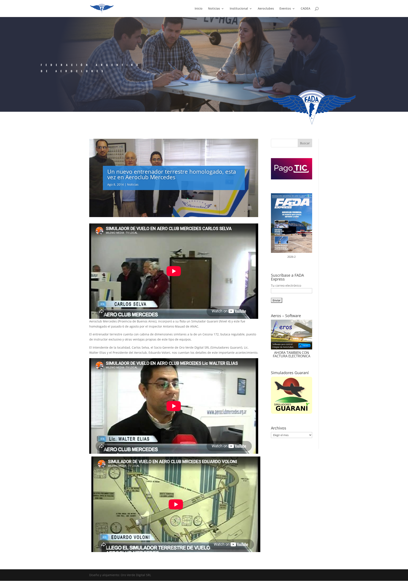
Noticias (214, 8)
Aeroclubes (266, 8)
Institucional (239, 8)
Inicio (199, 8)
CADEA (305, 8)
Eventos (285, 8)
